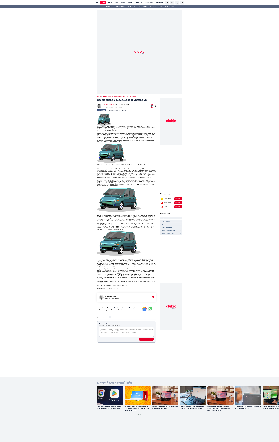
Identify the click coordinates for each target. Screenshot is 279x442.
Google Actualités (119, 307)
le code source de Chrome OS (120, 281)
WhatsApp (131, 307)
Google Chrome (114, 134)
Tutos (130, 2)
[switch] (177, 3)
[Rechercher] (167, 3)
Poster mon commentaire (146, 339)
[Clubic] (103, 3)
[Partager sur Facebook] (275, 429)
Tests (116, 2)
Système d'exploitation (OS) (121, 96)
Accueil (99, 96)
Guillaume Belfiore (109, 104)
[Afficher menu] (97, 2)
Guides (123, 2)
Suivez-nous (101, 110)
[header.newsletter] (172, 3)
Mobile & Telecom (142, 6)
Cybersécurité (108, 6)
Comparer (159, 2)
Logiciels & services (120, 6)
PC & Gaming (131, 6)
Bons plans (138, 2)
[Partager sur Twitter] (275, 434)
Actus (110, 2)
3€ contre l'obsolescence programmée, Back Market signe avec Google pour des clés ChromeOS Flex (137, 408)
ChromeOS (133, 96)
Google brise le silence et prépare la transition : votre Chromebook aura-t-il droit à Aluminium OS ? (219, 408)
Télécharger (149, 2)
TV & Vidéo (153, 6)
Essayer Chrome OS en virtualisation (117, 285)
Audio (160, 6)
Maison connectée (169, 6)
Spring (119, 273)
